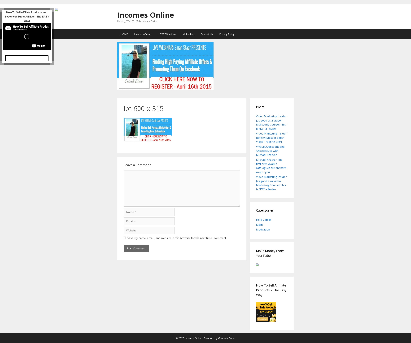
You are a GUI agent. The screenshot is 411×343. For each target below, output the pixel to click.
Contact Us (207, 34)
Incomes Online (145, 15)
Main (259, 224)
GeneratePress (226, 338)
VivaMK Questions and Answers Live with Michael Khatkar (270, 151)
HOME (124, 34)
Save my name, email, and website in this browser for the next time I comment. (177, 238)
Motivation (188, 34)
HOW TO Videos (167, 34)
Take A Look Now (27, 59)
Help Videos (263, 219)
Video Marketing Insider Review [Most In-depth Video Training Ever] (271, 137)
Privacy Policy (226, 34)
